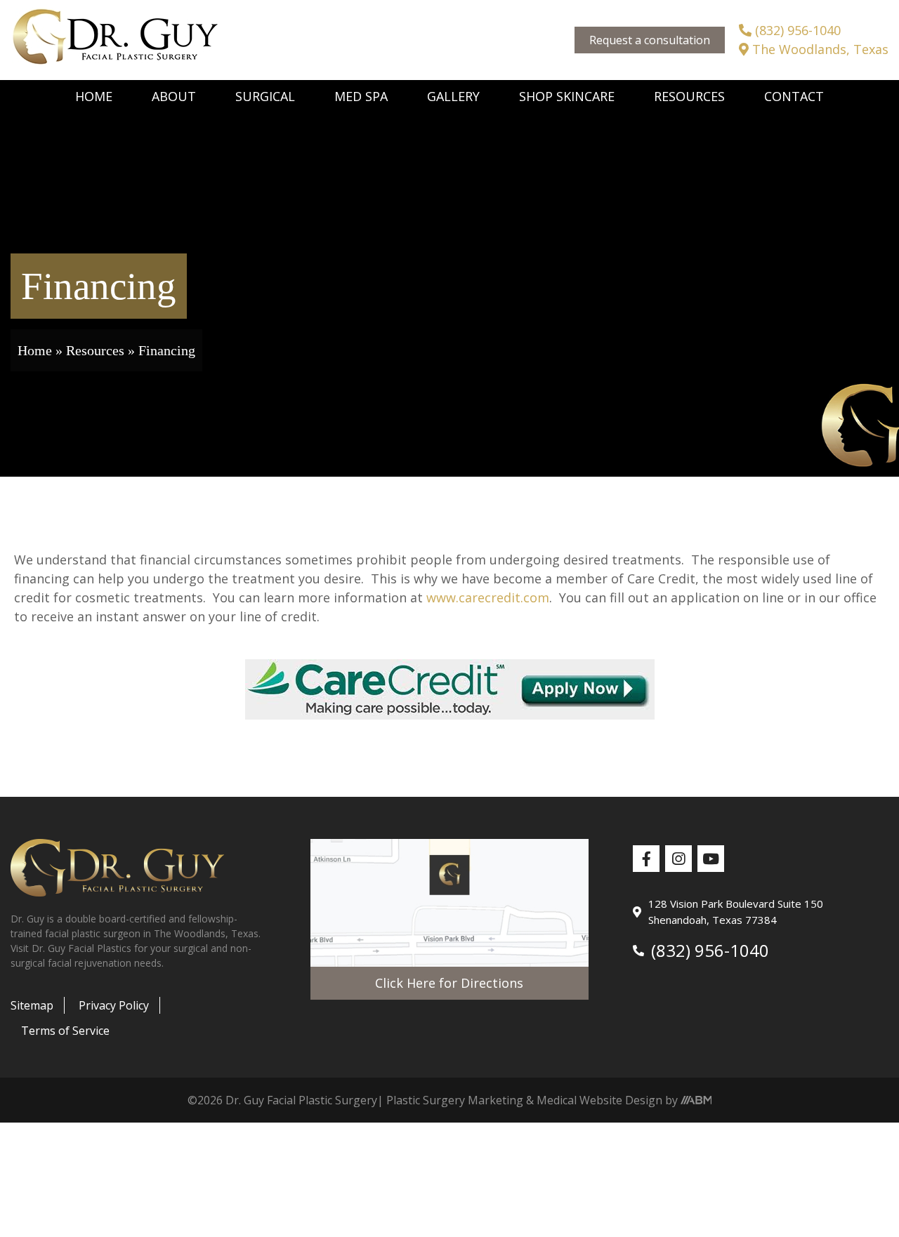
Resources (689, 96)
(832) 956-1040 (796, 30)
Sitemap (32, 1005)
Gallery (453, 96)
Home (93, 96)
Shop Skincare (567, 96)
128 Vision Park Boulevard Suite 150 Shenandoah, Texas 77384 (735, 912)
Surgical (265, 96)
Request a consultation (649, 40)
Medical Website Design (599, 1100)
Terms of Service (65, 1030)
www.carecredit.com (487, 597)
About (174, 96)
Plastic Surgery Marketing (454, 1100)
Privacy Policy (114, 1005)
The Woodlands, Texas (818, 49)
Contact (794, 96)
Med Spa (361, 96)
